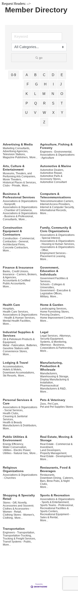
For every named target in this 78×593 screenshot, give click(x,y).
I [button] (53, 84)
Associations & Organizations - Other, (57, 249)
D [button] (53, 75)
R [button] (44, 103)
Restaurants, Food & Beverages (55, 469)
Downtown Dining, (51, 477)
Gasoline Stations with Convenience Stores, (16, 350)
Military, (44, 296)
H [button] (45, 84)
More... (33, 157)
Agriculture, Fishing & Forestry (56, 146)
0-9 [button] (13, 75)
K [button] (27, 94)
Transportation (14, 528)
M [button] (43, 94)
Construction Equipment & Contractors (12, 231)
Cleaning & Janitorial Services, (15, 418)
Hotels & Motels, (12, 369)
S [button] (53, 103)
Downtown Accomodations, (19, 372)
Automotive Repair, (51, 172)
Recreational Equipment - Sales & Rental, (55, 516)
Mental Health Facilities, (17, 320)
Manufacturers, (49, 373)
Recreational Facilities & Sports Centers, (54, 510)
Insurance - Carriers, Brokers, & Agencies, (20, 276)
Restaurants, (47, 474)
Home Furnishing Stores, (54, 311)
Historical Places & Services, (19, 182)
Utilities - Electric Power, (17, 450)
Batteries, (31, 345)
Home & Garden (51, 304)
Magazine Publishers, (15, 157)
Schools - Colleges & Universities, (52, 286)
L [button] (35, 94)
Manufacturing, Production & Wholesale (51, 366)
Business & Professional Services (19, 195)
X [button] (53, 112)
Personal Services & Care (17, 401)
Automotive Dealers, (52, 169)
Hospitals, (9, 308)
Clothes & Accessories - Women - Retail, (17, 510)
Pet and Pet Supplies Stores (56, 406)
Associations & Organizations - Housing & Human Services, (57, 242)
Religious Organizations (13, 469)
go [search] (40, 57)
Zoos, (43, 403)
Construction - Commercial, (19, 238)
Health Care (11, 304)
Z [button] (44, 122)
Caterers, (68, 477)
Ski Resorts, (10, 375)
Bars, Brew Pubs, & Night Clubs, (55, 482)
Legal (44, 332)
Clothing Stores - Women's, (19, 514)
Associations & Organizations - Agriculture (57, 156)
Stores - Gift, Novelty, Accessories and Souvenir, (18, 504)
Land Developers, (50, 450)
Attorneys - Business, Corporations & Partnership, (56, 346)
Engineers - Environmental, (56, 151)
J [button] (61, 84)
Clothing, (8, 517)
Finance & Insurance (18, 267)
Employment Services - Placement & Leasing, (53, 255)
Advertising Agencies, (15, 151)
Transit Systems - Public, (17, 541)
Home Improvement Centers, (57, 317)
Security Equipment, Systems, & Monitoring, (53, 340)
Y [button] (62, 112)
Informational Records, (53, 210)
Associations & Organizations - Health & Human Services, (20, 316)
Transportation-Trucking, (17, 535)
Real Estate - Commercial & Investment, (56, 446)
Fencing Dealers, (50, 314)
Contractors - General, (16, 241)
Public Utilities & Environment (15, 438)
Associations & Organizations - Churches (20, 476)
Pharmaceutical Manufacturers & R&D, (53, 387)
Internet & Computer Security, (57, 207)
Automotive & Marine (55, 166)
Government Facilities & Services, (54, 280)
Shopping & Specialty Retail (19, 497)
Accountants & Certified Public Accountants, (16, 282)
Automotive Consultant (53, 182)
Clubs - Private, (12, 185)
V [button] (35, 112)
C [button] (44, 75)
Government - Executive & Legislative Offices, (55, 292)
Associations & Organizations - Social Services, (20, 409)
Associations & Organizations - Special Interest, (57, 236)
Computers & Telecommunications (55, 195)
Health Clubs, (11, 413)
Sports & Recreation (55, 495)
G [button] (36, 84)
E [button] (62, 75)
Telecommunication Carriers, (57, 201)
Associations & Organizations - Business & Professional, (20, 215)
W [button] (44, 112)
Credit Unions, (20, 271)
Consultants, (10, 219)
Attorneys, (65, 335)
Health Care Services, (16, 311)
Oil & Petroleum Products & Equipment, (19, 341)
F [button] (28, 84)
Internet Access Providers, (55, 204)
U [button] (26, 112)
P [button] (27, 103)
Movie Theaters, (12, 179)
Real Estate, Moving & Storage (56, 438)
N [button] (53, 94)
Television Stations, (14, 154)
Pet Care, (53, 403)
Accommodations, (13, 366)
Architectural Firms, (14, 244)
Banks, (7, 271)
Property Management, (53, 453)
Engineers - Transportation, (19, 532)
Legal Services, (49, 335)
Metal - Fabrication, (14, 345)
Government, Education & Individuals (49, 271)
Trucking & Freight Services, (19, 538)
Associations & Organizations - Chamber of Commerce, (20, 209)
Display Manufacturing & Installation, (54, 381)
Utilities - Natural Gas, (15, 453)
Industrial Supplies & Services (18, 333)
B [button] (35, 75)
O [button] (61, 94)
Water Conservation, (15, 447)
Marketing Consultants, (16, 148)
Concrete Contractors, (16, 247)
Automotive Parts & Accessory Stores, (51, 177)
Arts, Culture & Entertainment (13, 167)
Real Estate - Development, (56, 456)
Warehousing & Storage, (54, 376)
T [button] (62, 103)
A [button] (27, 75)
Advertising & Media (18, 144)
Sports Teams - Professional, (57, 505)
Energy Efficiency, (13, 444)
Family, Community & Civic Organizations (55, 229)
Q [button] (35, 103)
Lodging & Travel (15, 362)
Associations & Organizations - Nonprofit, (20, 203)
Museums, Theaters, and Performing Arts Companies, (19, 175)
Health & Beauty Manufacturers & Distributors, (20, 424)
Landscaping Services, (53, 308)
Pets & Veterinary (52, 400)
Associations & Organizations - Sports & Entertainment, (57, 501)
